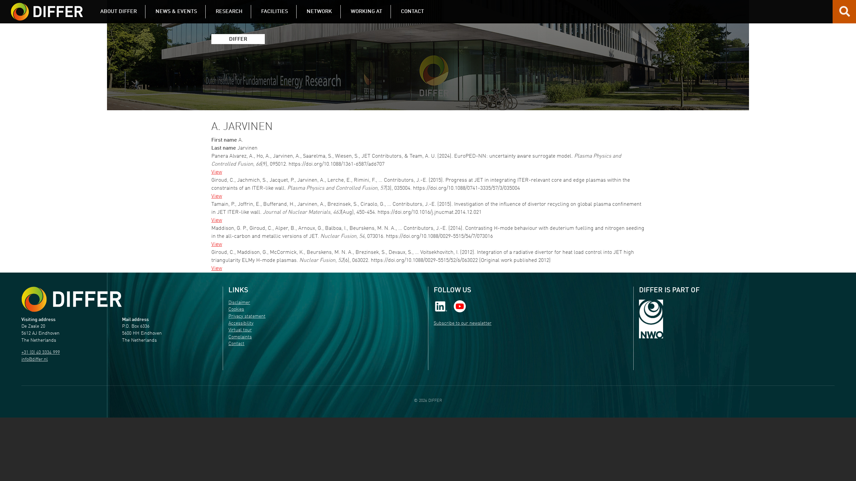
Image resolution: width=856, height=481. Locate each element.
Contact (236, 344)
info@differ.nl (34, 359)
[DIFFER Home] (47, 8)
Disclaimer (239, 303)
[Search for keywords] (845, 14)
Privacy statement (246, 316)
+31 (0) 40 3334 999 (40, 352)
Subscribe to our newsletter (463, 323)
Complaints (240, 337)
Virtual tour (240, 330)
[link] (441, 306)
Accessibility (240, 323)
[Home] (71, 299)
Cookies (236, 309)
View (216, 172)
